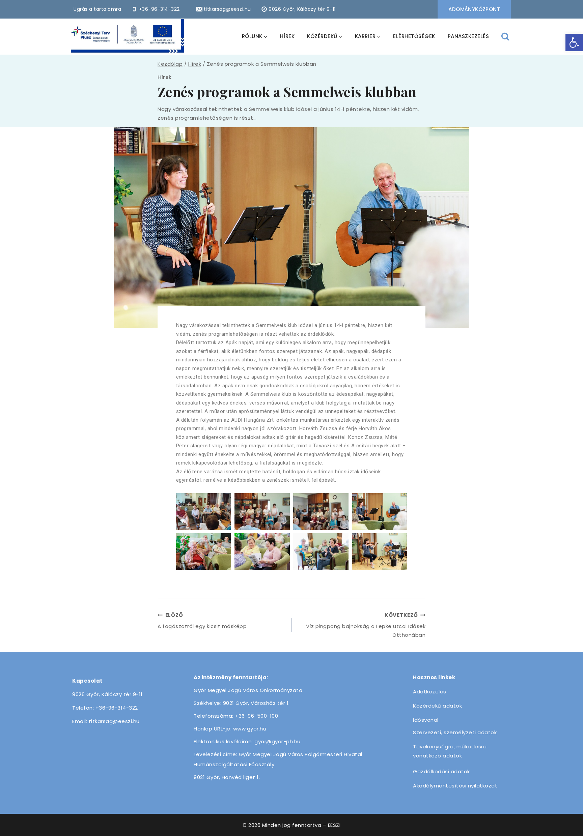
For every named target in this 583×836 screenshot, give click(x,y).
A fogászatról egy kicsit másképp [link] (202, 620)
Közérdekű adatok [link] (437, 705)
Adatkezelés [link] (429, 691)
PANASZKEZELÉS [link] (468, 36)
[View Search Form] (505, 36)
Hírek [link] (165, 77)
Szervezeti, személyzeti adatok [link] (455, 732)
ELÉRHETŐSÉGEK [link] (414, 36)
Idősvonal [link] (426, 719)
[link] (574, 42)
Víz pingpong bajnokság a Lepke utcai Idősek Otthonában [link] (365, 624)
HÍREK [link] (287, 36)
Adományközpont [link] (474, 9)
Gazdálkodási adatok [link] (441, 771)
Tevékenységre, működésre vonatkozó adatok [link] (450, 751)
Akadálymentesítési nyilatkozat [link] (455, 785)
